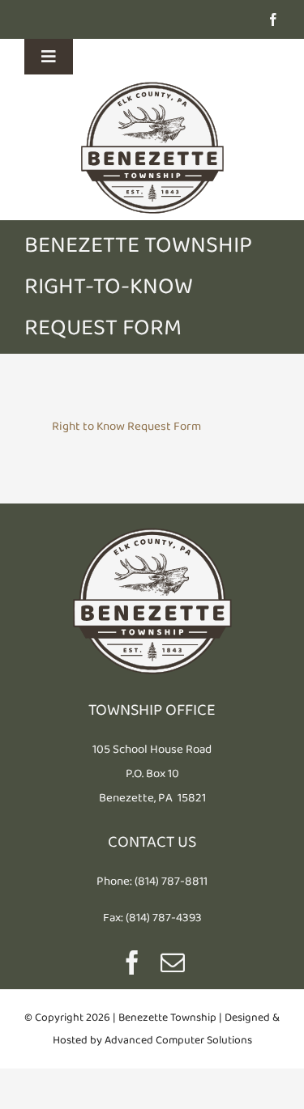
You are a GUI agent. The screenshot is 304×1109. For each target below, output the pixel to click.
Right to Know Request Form (126, 426)
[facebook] (273, 19)
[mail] (173, 962)
